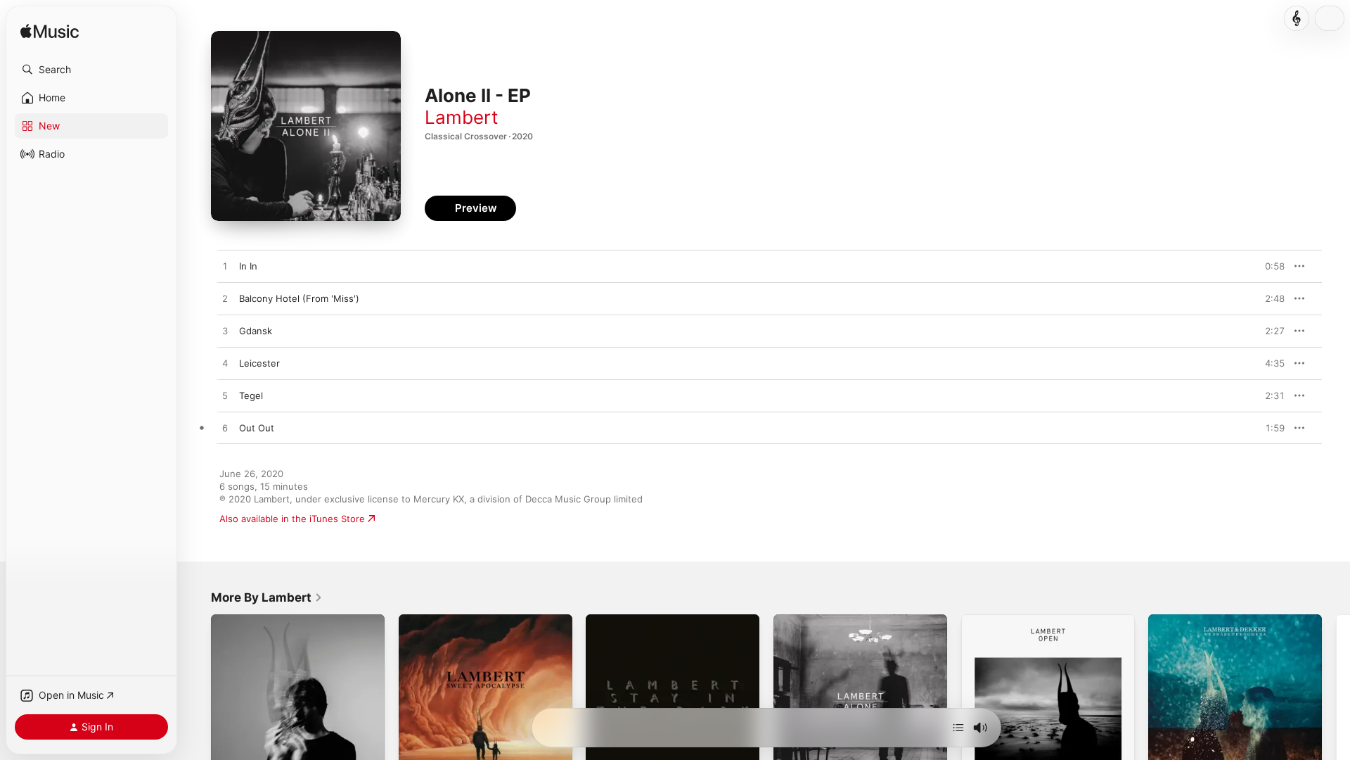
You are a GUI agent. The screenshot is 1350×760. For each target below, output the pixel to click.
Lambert (461, 117)
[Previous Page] (197, 701)
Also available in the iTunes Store (292, 518)
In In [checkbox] (248, 266)
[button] (91, 70)
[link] (267, 597)
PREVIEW (1269, 266)
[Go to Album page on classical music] (1296, 18)
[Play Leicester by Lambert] (225, 363)
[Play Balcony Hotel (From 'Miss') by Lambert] (225, 299)
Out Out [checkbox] (256, 427)
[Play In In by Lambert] (225, 266)
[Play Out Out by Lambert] (225, 428)
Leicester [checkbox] (259, 363)
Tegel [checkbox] (251, 395)
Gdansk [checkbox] (255, 330)
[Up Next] (958, 727)
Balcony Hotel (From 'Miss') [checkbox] (299, 298)
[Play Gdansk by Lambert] (225, 331)
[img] (49, 32)
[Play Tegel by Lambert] (225, 396)
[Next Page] (1336, 701)
